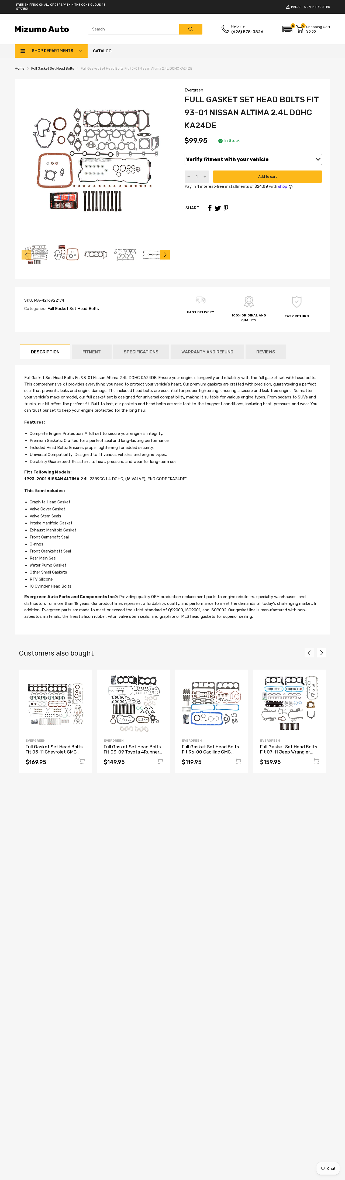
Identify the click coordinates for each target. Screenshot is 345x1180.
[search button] (190, 29)
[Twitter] (218, 208)
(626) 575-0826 (247, 31)
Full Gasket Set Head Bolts (72, 308)
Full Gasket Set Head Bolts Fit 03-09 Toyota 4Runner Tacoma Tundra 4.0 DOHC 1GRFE (132, 754)
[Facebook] (209, 208)
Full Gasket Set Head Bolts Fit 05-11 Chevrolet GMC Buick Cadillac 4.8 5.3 (54, 751)
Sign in (309, 7)
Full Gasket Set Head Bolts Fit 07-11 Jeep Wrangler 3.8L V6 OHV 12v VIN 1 (288, 751)
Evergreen (194, 90)
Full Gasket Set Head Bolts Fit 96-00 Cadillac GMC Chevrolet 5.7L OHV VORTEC (210, 754)
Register (322, 7)
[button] (287, 29)
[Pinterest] (226, 208)
